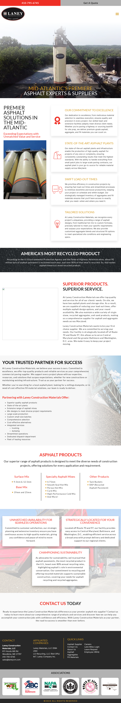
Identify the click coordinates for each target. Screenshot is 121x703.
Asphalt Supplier (74, 644)
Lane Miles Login (91, 647)
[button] (117, 14)
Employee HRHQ (91, 652)
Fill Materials (73, 657)
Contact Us (72, 647)
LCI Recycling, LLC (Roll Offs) (46, 654)
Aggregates (72, 654)
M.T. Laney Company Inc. (44, 656)
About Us (71, 649)
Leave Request (90, 649)
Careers (87, 644)
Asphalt (70, 652)
